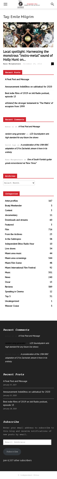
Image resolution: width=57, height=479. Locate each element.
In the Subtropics (13, 239)
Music (7, 272)
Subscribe (12, 451)
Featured (9, 224)
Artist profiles (11, 200)
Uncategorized (12, 301)
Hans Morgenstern (12, 64)
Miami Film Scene (13, 262)
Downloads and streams (16, 219)
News (7, 277)
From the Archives (13, 234)
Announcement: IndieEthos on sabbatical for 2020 (28, 86)
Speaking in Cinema (14, 291)
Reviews (9, 286)
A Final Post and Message (17, 79)
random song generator (15, 133)
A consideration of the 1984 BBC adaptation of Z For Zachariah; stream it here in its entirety (26, 148)
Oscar (7, 281)
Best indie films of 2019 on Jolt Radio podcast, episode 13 (27, 95)
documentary (11, 215)
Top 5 (8, 296)
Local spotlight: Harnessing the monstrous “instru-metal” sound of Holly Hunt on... (28, 55)
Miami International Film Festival (20, 267)
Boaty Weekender (13, 205)
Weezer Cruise (12, 305)
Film (7, 229)
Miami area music (13, 253)
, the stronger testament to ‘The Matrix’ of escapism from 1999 (29, 105)
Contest (8, 210)
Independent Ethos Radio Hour (19, 243)
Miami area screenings (15, 258)
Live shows (10, 248)
